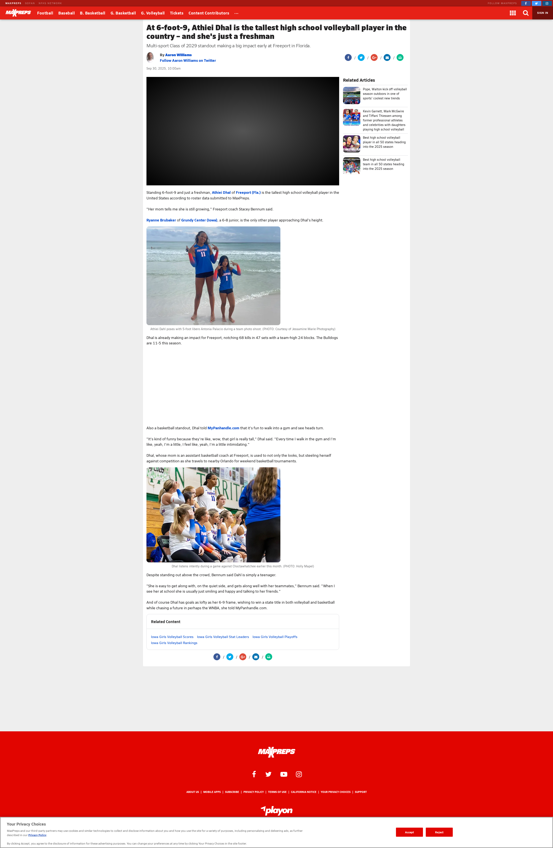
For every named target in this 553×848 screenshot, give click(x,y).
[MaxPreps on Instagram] (547, 3)
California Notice (303, 792)
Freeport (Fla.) (248, 192)
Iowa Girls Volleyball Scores (172, 636)
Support (361, 792)
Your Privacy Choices (336, 792)
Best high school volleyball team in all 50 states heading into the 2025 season (383, 164)
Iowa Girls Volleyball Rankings (174, 642)
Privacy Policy (253, 792)
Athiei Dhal (221, 192)
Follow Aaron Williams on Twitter (188, 60)
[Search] (525, 12)
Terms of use (277, 792)
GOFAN (30, 3)
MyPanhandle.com (223, 427)
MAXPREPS (13, 3)
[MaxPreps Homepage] (277, 752)
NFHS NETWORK (50, 3)
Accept (409, 832)
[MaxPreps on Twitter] (536, 3)
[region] (276, 832)
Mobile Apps (212, 792)
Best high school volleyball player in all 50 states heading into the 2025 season (384, 142)
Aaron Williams (178, 54)
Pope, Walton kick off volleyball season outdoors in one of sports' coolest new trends (385, 93)
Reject (439, 832)
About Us (192, 792)
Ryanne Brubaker (161, 220)
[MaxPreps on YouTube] (283, 774)
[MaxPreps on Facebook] (526, 3)
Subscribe (232, 792)
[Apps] (512, 12)
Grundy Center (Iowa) (199, 220)
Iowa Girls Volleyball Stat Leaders (223, 636)
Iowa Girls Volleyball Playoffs (275, 636)
